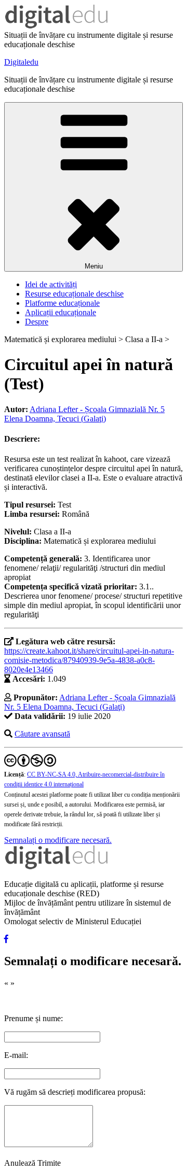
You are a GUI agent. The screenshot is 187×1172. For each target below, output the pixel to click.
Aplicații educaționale (60, 312)
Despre (36, 321)
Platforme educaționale (62, 303)
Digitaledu (21, 62)
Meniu (94, 266)
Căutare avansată (42, 733)
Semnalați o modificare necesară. (58, 840)
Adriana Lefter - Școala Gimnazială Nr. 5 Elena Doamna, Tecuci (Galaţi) (84, 414)
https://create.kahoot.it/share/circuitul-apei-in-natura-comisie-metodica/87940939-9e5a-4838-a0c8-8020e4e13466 (89, 660)
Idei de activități (51, 284)
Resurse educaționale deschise (74, 293)
